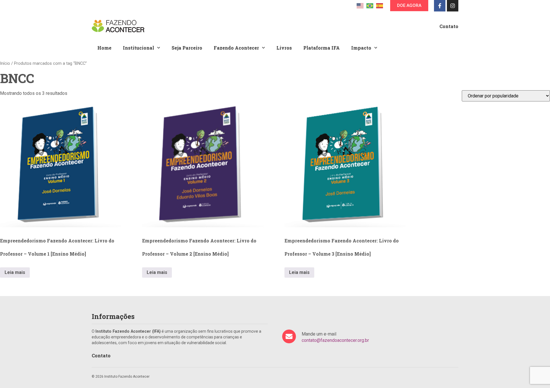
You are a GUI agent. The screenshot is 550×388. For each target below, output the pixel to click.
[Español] (379, 5)
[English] (360, 5)
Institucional (138, 48)
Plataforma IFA (321, 48)
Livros (284, 48)
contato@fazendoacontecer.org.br (335, 340)
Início (5, 63)
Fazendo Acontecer (236, 48)
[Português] (370, 5)
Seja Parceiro (187, 48)
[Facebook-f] (439, 5)
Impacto (361, 48)
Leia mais (15, 272)
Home (104, 48)
